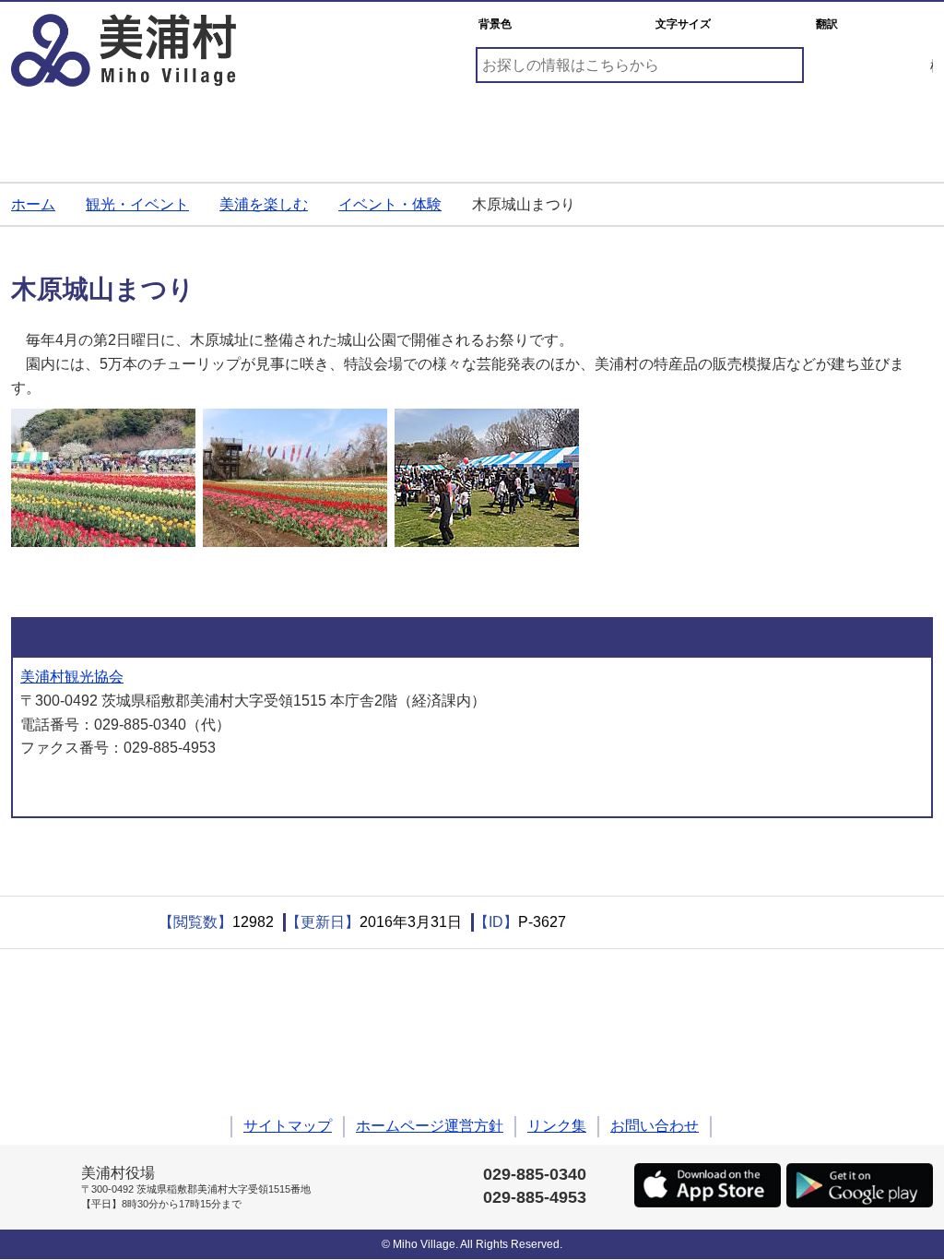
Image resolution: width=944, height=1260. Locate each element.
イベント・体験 (390, 204)
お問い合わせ (654, 1126)
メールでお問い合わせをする (118, 787)
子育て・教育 (239, 128)
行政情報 (859, 128)
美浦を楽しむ (263, 204)
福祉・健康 (394, 128)
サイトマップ (287, 1126)
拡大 (784, 24)
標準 (738, 24)
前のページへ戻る (43, 861)
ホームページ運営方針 (429, 1126)
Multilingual (887, 24)
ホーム (33, 204)
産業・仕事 (704, 128)
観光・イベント (549, 128)
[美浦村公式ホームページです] (123, 50)
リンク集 (556, 1126)
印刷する (85, 922)
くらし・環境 (85, 128)
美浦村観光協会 (72, 676)
